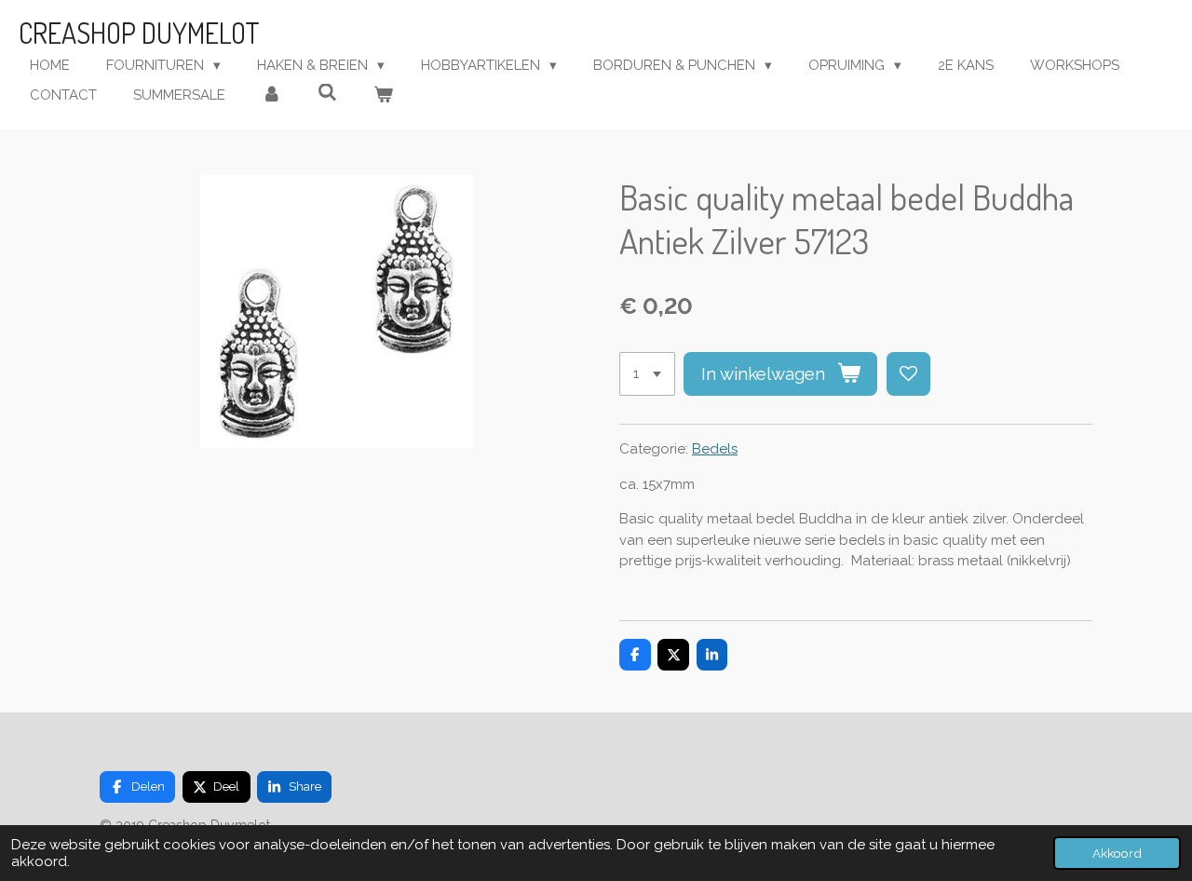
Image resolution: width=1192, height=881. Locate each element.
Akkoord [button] (1117, 853)
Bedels (715, 448)
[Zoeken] (327, 93)
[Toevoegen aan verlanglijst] (908, 374)
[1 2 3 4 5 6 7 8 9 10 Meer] (647, 374)
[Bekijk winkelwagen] (383, 95)
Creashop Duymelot (139, 32)
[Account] (271, 95)
